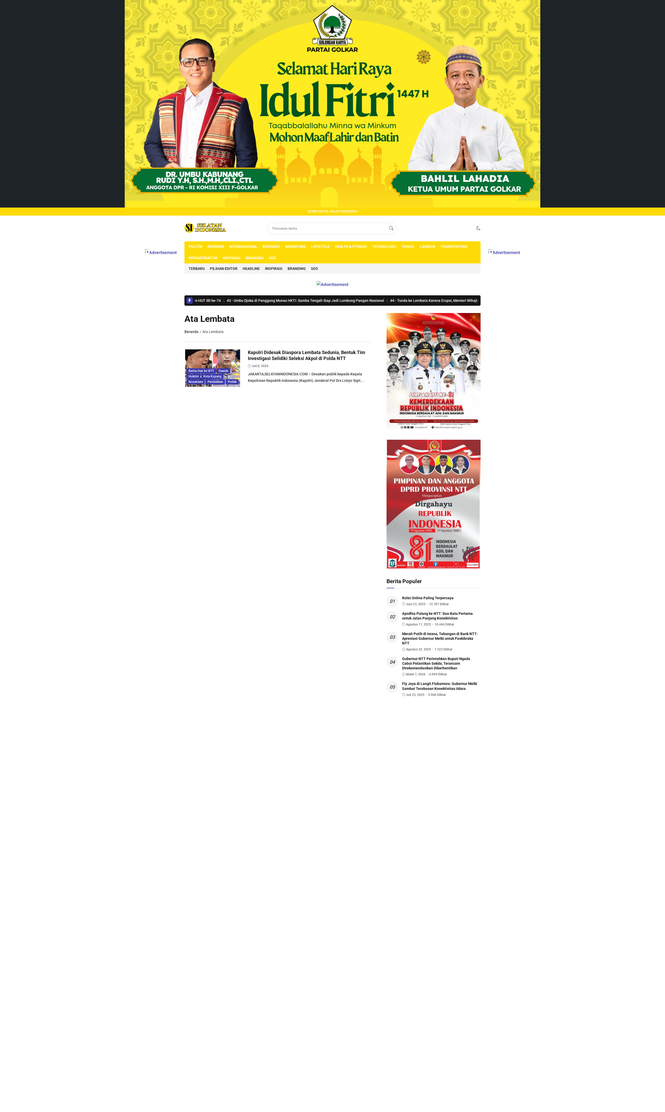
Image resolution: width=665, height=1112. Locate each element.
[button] (478, 228)
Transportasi (453, 246)
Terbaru (197, 269)
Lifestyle (320, 246)
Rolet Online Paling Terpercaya (428, 598)
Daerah (223, 371)
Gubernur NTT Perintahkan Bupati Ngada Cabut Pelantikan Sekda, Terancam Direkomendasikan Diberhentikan (436, 663)
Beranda (191, 332)
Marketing (295, 246)
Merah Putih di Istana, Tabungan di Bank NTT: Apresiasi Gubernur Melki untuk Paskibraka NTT (440, 638)
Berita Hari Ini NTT (201, 371)
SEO (272, 258)
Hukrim (194, 376)
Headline (251, 269)
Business (271, 246)
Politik (195, 246)
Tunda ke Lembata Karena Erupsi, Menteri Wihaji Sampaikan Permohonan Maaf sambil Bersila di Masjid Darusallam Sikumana (450, 300)
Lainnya (427, 246)
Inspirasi (231, 258)
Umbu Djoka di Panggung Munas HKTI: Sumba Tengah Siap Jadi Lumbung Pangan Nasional (258, 300)
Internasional (243, 246)
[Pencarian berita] (391, 228)
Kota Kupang (212, 376)
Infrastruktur (203, 258)
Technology (384, 246)
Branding (254, 258)
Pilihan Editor (223, 269)
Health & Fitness (351, 246)
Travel (408, 246)
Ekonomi (216, 246)
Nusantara (196, 382)
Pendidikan (215, 382)
